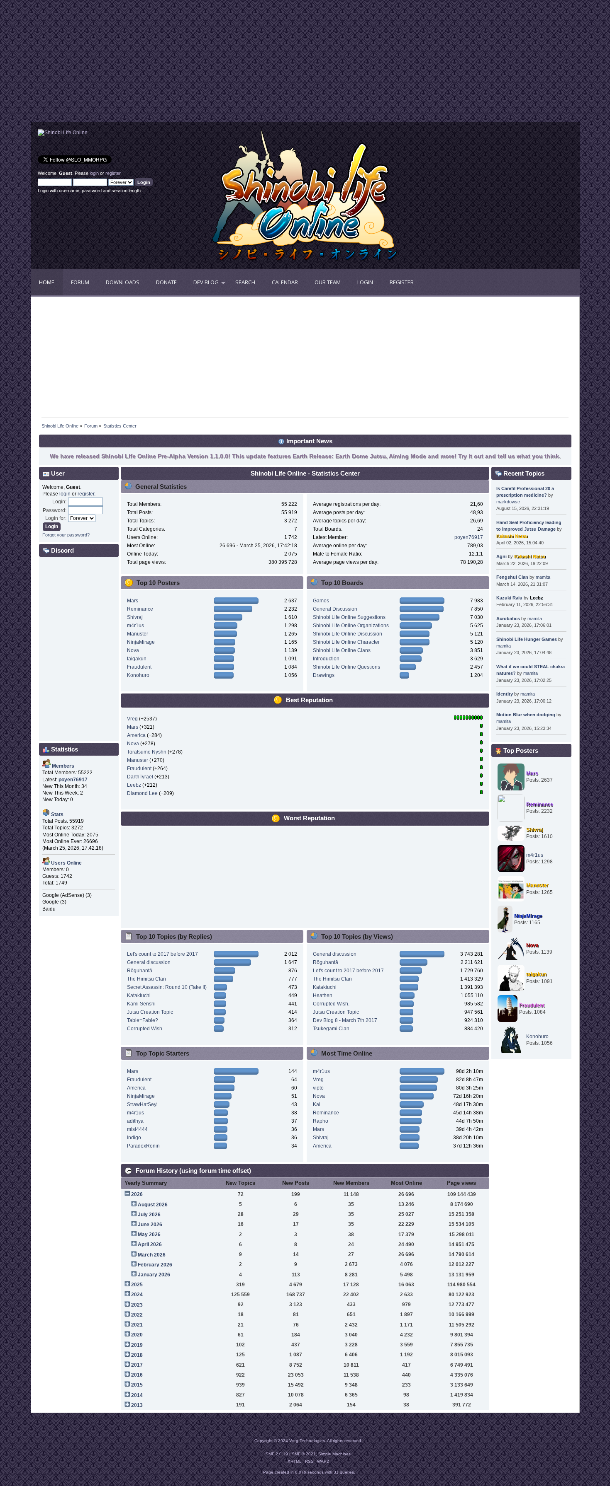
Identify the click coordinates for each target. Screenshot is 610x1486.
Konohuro (138, 675)
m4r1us (135, 625)
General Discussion (335, 609)
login (94, 173)
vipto (318, 1088)
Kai (316, 1104)
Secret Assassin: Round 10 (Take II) (167, 987)
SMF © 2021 (304, 1454)
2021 (137, 1325)
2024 (137, 1295)
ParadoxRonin (143, 1146)
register (112, 173)
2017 (137, 1365)
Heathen (322, 995)
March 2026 (152, 1255)
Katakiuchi (139, 995)
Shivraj (135, 617)
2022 (137, 1315)
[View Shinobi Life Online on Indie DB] (63, 132)
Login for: (55, 518)
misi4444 (137, 1129)
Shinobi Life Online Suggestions (349, 617)
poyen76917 (468, 537)
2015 (137, 1385)
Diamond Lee (142, 793)
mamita (543, 577)
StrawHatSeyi (142, 1104)
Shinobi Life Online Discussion (347, 634)
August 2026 (153, 1205)
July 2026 (149, 1215)
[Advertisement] (168, 64)
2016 (137, 1375)
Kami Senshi (141, 1004)
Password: (54, 510)
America (136, 735)
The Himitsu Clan (146, 979)
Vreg (132, 719)
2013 (137, 1405)
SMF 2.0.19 (277, 1454)
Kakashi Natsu (512, 536)
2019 (137, 1345)
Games (321, 601)
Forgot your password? (66, 534)
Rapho (320, 1121)
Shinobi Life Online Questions (346, 667)
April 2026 (150, 1244)
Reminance (140, 609)
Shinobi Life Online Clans (342, 650)
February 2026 (155, 1265)
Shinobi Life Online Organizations (351, 625)
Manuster (137, 634)
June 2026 (150, 1224)
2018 (137, 1355)
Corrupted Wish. (145, 1029)
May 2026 (149, 1234)
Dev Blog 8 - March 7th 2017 (345, 1020)
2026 (137, 1194)
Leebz (134, 785)
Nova (133, 650)
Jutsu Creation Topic (150, 1012)
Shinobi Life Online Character (346, 642)
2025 (137, 1285)
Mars (132, 601)
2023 (137, 1305)
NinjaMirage (141, 642)
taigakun (136, 659)
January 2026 (154, 1275)
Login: (59, 502)
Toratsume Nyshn (146, 752)
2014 (137, 1395)
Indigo (134, 1137)
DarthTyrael (140, 777)
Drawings (323, 675)
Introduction (326, 659)
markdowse (508, 501)
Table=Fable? (142, 1020)
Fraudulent (139, 667)
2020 (137, 1335)
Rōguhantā (139, 971)
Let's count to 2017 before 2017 (162, 954)
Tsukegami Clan (331, 1029)
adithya (135, 1121)
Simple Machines (334, 1454)
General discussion (149, 962)
